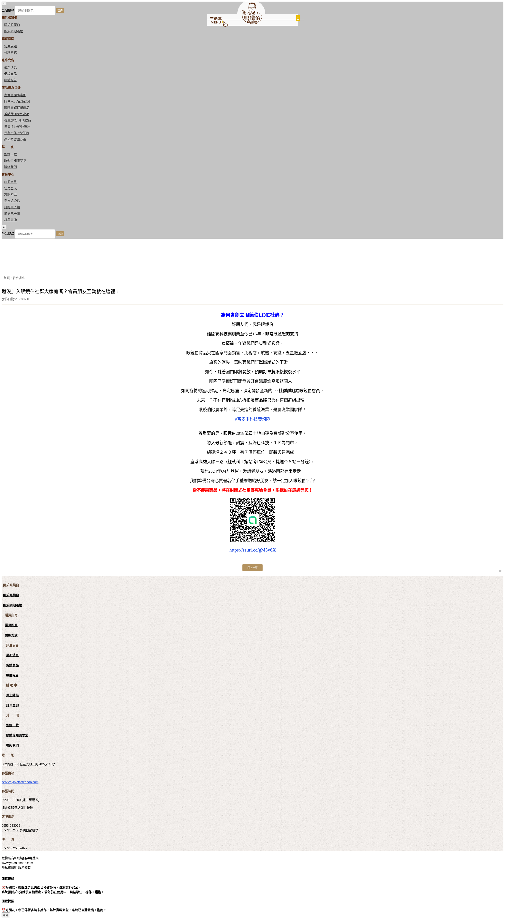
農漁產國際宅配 (15, 95)
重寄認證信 (12, 201)
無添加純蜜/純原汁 (17, 126)
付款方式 (10, 52)
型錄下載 (10, 154)
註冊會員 (10, 182)
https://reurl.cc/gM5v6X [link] (252, 550)
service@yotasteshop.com (20, 782)
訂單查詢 (10, 220)
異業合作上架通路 (16, 133)
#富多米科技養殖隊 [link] (252, 419)
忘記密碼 (10, 194)
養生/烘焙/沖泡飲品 (17, 120)
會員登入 (10, 188)
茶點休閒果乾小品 (16, 114)
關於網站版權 (13, 31)
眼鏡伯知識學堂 (15, 160)
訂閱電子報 (12, 207)
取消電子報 (12, 213)
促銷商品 (10, 74)
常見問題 (10, 46)
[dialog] (252, 232)
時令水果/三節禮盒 (17, 101)
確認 (5, 915)
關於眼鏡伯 (11, 595)
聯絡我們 (10, 167)
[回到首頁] (251, 23)
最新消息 (10, 67)
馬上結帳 (12, 695)
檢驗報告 (10, 80)
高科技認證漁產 (15, 139)
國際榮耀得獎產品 (16, 107)
